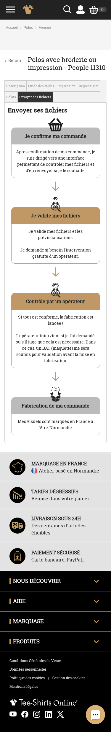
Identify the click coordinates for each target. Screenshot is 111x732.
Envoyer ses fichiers (35, 97)
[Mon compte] (80, 9)
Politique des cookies (27, 677)
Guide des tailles (41, 86)
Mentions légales (23, 686)
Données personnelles (27, 669)
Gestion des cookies (68, 677)
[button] (95, 714)
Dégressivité (89, 86)
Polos (28, 28)
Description (15, 86)
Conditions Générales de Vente (35, 660)
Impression (66, 86)
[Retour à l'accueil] (30, 9)
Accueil (12, 28)
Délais (11, 97)
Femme (45, 28)
